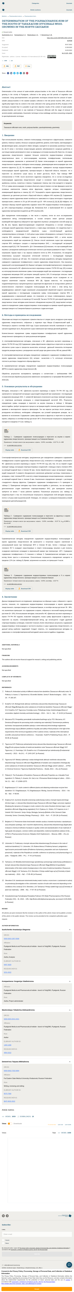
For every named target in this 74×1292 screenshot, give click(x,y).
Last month (68, 1124)
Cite (28, 66)
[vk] (11, 73)
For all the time (52, 1124)
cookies (68, 1280)
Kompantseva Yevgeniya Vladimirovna (18, 981)
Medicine (4, 16)
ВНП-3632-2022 (9, 1101)
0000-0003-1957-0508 (11, 938)
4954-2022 (7, 1053)
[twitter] (14, 73)
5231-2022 (7, 972)
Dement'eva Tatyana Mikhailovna (15, 1062)
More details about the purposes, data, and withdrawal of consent (21, 1283)
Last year (60, 1124)
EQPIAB (69, 40)
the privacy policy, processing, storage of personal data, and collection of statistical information (44, 1248)
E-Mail (3, 1229)
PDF (18, 66)
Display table (9, 450)
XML (7, 66)
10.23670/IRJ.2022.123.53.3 (14, 584)
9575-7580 (7, 1093)
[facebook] (8, 73)
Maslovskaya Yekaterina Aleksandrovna (18, 1010)
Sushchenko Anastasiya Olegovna (16, 930)
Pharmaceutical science (15, 16)
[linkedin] (21, 73)
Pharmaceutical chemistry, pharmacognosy (30, 16)
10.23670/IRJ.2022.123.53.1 (14, 445)
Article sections (35, 10)
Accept (36, 1289)
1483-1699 (7, 1045)
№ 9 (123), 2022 (67, 53)
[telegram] (17, 73)
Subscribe (37, 1254)
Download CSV (26, 450)
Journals (69, 3)
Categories (35, 3)
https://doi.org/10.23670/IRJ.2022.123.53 (59, 38)
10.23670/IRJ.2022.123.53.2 (14, 526)
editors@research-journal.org (12, 1265)
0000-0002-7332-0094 (11, 1071)
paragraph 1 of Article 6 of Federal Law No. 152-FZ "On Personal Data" (29, 1249)
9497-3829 (7, 965)
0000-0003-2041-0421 (11, 1019)
